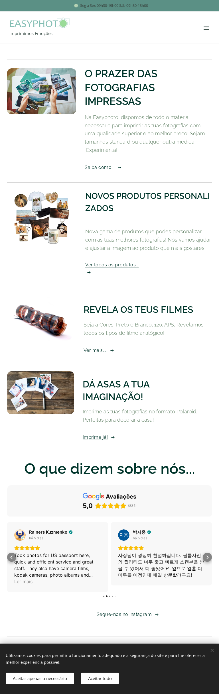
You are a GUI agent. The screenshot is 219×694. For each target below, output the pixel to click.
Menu (206, 27)
